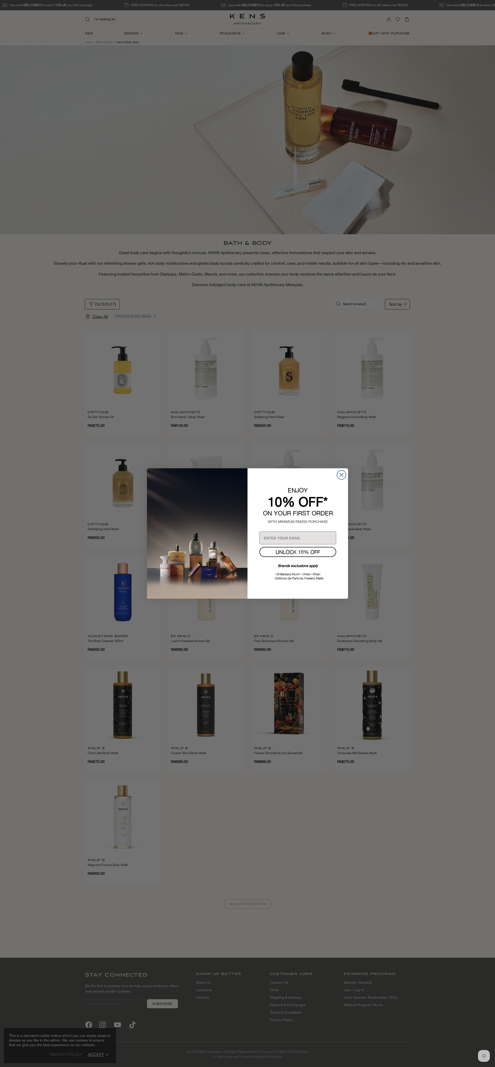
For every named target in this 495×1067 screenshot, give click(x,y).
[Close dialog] (341, 474)
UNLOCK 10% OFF (298, 552)
